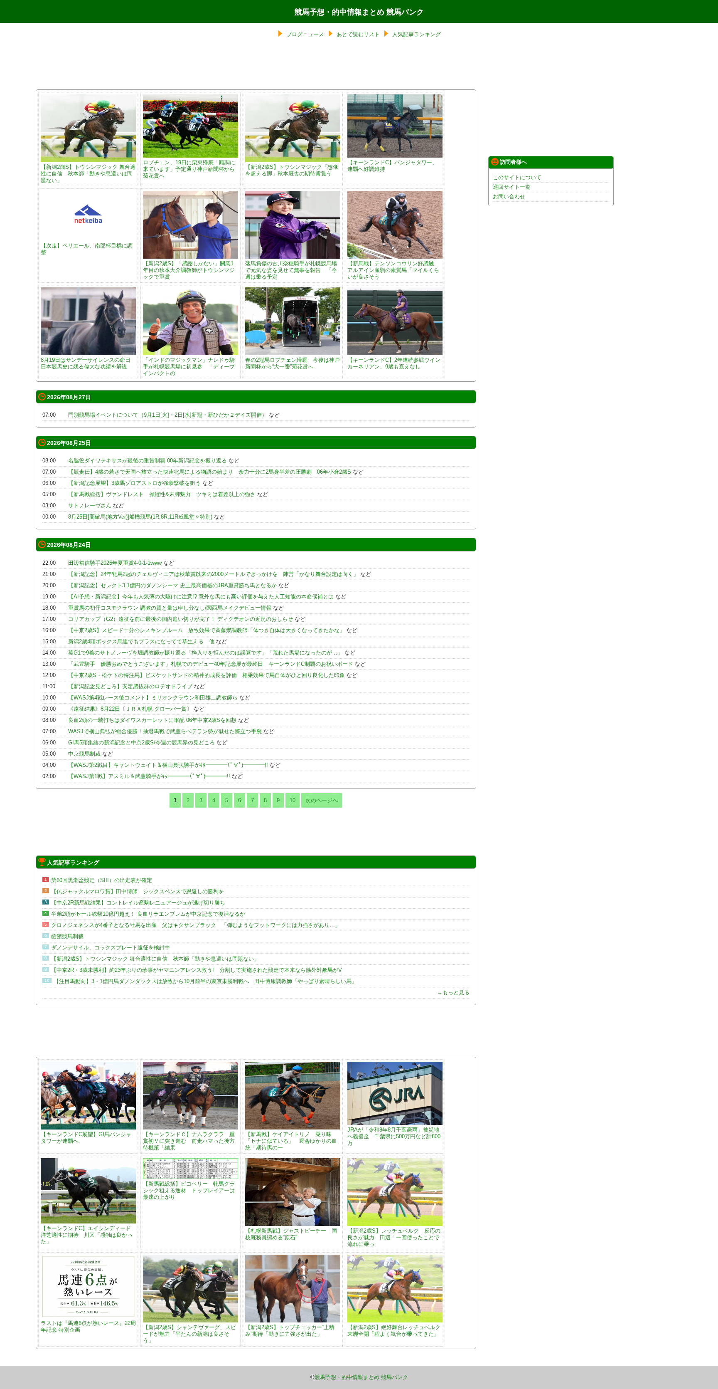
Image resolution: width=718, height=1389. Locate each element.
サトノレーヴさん (89, 505)
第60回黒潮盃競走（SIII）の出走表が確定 (101, 880)
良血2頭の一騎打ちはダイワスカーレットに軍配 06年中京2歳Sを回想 (152, 720)
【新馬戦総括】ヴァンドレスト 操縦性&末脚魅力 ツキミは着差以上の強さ (162, 494)
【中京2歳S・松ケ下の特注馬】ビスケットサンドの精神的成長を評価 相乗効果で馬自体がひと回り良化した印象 (206, 675)
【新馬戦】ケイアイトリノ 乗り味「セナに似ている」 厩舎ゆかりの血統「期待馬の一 (291, 1141)
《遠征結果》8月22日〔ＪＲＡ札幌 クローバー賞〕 (130, 709)
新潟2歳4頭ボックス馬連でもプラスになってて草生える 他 (141, 641)
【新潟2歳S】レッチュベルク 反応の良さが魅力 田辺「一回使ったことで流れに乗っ (393, 1237)
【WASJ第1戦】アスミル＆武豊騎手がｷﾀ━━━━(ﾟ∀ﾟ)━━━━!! (149, 776)
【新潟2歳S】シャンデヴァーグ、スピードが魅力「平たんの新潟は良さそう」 (189, 1334)
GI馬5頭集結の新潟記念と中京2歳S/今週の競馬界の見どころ (141, 742)
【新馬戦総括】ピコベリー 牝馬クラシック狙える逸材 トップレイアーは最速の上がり (189, 1190)
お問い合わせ (509, 196)
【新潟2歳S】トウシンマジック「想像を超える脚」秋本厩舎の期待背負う (291, 170)
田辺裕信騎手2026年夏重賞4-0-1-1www (115, 563)
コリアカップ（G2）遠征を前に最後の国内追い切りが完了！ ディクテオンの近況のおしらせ (180, 619)
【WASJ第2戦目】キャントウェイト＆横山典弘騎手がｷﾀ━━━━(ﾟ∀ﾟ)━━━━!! (168, 765)
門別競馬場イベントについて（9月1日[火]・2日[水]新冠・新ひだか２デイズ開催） (167, 415)
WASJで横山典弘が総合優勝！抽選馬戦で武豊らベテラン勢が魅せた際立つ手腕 (165, 731)
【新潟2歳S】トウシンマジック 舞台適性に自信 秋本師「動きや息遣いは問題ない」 (88, 173)
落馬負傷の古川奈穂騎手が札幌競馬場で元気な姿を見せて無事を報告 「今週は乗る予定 (291, 270)
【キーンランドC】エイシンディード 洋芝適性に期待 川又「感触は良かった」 (88, 1235)
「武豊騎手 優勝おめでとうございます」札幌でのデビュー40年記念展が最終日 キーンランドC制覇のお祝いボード (210, 664)
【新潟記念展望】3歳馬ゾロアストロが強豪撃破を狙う (134, 483)
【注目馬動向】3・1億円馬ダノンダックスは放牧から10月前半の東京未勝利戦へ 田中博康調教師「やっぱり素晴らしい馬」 (205, 981)
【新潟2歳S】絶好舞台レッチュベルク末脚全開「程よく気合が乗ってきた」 (393, 1330)
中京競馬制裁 (84, 754)
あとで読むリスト (358, 34)
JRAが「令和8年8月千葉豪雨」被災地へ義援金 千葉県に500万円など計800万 (393, 1136)
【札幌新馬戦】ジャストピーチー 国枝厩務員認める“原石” (291, 1234)
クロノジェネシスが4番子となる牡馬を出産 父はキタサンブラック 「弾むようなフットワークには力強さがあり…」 (195, 925)
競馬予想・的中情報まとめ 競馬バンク (359, 12)
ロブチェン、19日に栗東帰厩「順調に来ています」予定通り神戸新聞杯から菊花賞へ (189, 169)
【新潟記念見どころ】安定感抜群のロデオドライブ (130, 686)
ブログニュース (305, 34)
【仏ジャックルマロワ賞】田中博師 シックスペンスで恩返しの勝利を (137, 891)
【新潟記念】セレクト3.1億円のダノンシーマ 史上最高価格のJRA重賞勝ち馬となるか (172, 585)
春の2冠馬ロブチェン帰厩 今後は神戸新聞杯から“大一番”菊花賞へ (292, 363)
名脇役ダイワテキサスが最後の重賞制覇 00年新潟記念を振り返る (147, 460)
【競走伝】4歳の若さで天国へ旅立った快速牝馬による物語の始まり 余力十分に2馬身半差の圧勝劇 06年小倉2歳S (209, 472)
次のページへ (321, 800)
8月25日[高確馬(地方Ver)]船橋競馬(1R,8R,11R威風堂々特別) (140, 517)
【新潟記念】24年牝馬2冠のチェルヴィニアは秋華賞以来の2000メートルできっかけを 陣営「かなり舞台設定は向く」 (213, 574)
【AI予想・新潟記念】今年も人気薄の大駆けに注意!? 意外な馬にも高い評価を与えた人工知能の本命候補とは (201, 596)
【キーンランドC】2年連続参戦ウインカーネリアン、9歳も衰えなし (393, 363)
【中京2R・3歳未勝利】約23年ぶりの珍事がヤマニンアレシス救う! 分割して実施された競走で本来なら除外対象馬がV (196, 970)
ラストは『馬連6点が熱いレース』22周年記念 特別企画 (88, 1326)
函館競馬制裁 (67, 936)
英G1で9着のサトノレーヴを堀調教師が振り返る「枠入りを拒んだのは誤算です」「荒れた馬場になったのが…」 (205, 653)
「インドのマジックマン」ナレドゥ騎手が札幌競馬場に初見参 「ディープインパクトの (189, 366)
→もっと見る (453, 992)
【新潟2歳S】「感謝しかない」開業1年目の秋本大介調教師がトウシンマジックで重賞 (189, 270)
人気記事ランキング (416, 34)
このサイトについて (517, 177)
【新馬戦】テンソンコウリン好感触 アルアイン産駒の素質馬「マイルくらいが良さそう (393, 270)
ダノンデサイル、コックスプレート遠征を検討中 (110, 947)
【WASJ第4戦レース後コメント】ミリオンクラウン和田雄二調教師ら (153, 697)
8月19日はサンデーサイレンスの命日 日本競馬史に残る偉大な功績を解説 (85, 363)
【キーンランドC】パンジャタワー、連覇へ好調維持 (392, 165)
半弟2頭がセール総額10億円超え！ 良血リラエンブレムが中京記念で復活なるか (148, 914)
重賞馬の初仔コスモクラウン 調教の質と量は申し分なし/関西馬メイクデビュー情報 (169, 608)
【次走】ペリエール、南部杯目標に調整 (87, 248)
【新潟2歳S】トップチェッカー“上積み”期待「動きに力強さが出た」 (289, 1330)
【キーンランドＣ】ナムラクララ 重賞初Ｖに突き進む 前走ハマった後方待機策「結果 (189, 1141)
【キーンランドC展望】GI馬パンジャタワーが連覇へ (86, 1137)
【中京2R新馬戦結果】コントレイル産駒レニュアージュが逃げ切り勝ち (138, 903)
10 (292, 800)
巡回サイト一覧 (512, 187)
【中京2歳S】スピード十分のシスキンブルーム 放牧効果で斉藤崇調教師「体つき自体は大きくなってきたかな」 (206, 630)
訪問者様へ (513, 162)
